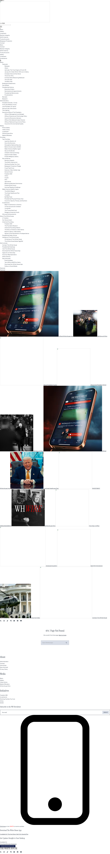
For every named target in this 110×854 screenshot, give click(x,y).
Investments (3, 58)
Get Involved (3, 243)
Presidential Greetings (8, 247)
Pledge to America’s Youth (12, 212)
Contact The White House (9, 245)
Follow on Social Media (11, 266)
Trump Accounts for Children (13, 206)
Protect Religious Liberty (11, 156)
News (1, 29)
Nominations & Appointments (13, 91)
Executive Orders (9, 89)
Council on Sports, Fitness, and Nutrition (16, 200)
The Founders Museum (11, 226)
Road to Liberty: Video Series (13, 231)
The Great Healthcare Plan (12, 193)
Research (5, 99)
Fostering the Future (10, 185)
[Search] (1, 26)
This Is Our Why (9, 75)
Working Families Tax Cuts (12, 164)
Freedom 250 (8, 174)
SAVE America (4, 37)
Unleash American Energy (12, 152)
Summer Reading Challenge (12, 187)
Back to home (62, 635)
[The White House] (55, 12)
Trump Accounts (4, 39)
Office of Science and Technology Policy (16, 116)
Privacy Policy (4, 669)
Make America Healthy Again (13, 149)
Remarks (4, 97)
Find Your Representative (9, 254)
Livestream (3, 33)
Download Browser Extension (8, 844)
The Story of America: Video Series (14, 229)
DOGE (2, 703)
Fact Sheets (5, 85)
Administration (4, 100)
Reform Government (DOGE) (13, 147)
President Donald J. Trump (9, 102)
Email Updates (9, 260)
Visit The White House (8, 249)
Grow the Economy (10, 143)
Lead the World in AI (10, 141)
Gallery (2, 31)
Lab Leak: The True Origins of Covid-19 (15, 70)
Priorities (2, 137)
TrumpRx (7, 195)
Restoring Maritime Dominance (13, 183)
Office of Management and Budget (14, 114)
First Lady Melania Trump (9, 104)
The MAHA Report (10, 191)
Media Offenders (7, 135)
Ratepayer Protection (6, 41)
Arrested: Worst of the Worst (13, 74)
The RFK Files (8, 81)
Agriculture (8, 181)
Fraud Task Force (9, 168)
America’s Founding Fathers (12, 227)
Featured (4, 64)
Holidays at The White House (10, 237)
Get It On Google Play (22, 834)
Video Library (6, 129)
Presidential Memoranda (11, 93)
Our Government (7, 220)
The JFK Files (8, 79)
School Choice (9, 172)
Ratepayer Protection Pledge (13, 166)
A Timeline (5, 218)
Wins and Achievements (9, 214)
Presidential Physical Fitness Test (14, 199)
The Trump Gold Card (11, 210)
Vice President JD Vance (9, 106)
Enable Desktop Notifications (7, 846)
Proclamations (9, 95)
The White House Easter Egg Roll (14, 241)
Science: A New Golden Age (12, 170)
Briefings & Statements (8, 83)
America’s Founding (7, 222)
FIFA (6, 179)
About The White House (7, 216)
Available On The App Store (8, 834)
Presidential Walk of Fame (9, 235)
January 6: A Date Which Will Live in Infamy (17, 72)
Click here (3, 826)
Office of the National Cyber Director (15, 120)
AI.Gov (6, 175)
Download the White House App (11, 250)
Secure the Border (10, 151)
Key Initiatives (6, 158)
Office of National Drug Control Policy (15, 122)
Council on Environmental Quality (14, 124)
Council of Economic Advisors (13, 118)
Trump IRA (8, 208)
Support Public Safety (11, 154)
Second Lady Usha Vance (9, 108)
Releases (7, 66)
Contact (2, 43)
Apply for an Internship (8, 252)
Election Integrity (5, 35)
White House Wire (7, 133)
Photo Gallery (6, 127)
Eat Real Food (8, 197)
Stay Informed (6, 258)
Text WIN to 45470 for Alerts (13, 262)
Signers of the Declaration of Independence (17, 233)
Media (1, 125)
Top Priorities (6, 139)
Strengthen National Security (13, 145)
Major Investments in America (13, 204)
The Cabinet (5, 110)
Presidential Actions (8, 87)
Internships (3, 665)
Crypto (7, 177)
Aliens (6, 68)
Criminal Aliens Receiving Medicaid (14, 77)
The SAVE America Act (11, 162)
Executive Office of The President (11, 112)
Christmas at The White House (13, 239)
